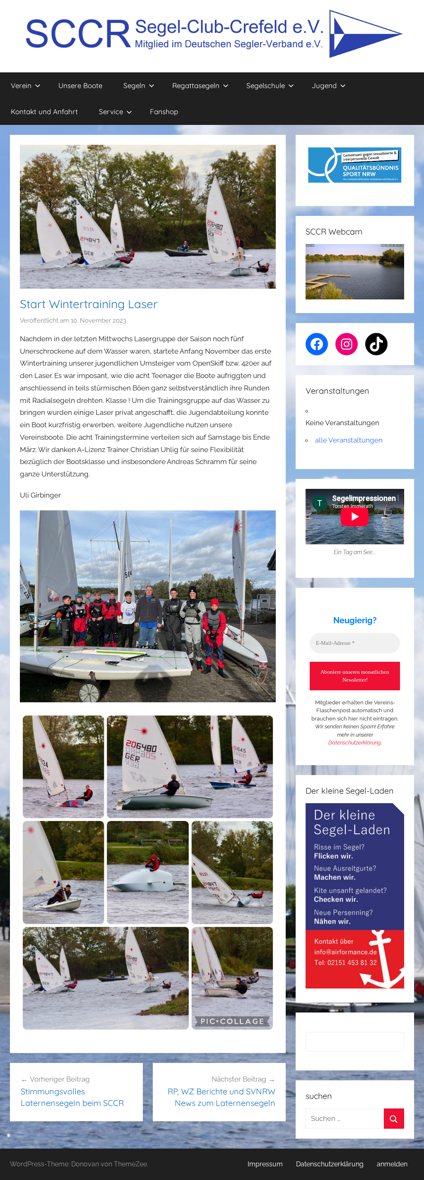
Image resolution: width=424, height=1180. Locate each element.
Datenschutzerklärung (354, 743)
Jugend (324, 85)
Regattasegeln (195, 85)
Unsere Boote (80, 85)
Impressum (265, 1164)
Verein (21, 85)
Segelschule (265, 85)
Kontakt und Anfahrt (44, 111)
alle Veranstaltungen (349, 440)
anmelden (392, 1164)
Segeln (134, 85)
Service (111, 111)
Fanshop (164, 111)
